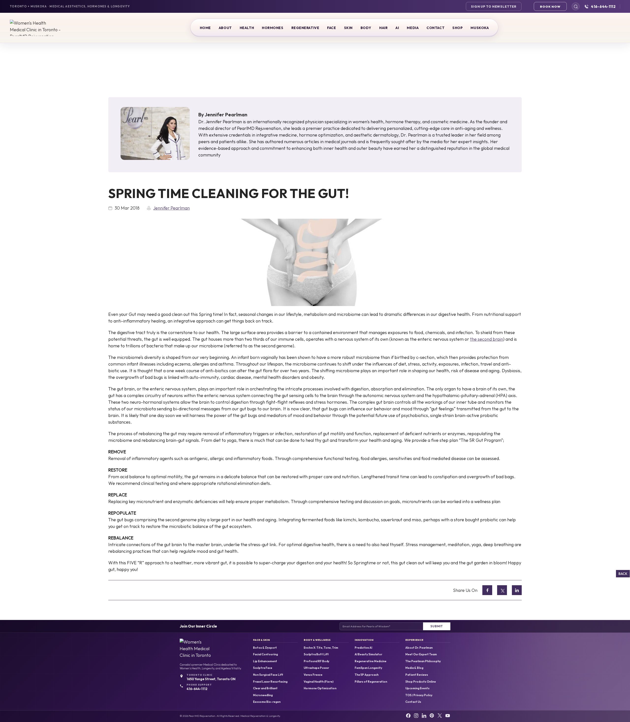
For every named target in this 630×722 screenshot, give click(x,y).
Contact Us (413, 702)
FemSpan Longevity (368, 668)
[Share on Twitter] (502, 590)
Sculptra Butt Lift (316, 654)
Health (247, 28)
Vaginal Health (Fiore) (318, 681)
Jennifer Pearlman (226, 114)
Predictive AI (363, 647)
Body (366, 28)
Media (413, 28)
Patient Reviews (416, 674)
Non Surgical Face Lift (268, 674)
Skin (348, 28)
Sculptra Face (262, 668)
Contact (435, 28)
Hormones (272, 28)
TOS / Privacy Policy (418, 695)
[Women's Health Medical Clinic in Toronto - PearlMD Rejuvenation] (36, 28)
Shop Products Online (420, 681)
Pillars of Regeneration (371, 681)
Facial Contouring (265, 654)
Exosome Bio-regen (267, 702)
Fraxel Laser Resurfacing (270, 681)
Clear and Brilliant (265, 688)
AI (397, 28)
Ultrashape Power (316, 668)
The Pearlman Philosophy (423, 661)
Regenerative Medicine (370, 661)
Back (622, 573)
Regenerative (305, 28)
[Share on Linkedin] (517, 590)
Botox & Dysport (265, 647)
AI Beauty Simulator (368, 654)
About (225, 28)
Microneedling (263, 695)
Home (205, 28)
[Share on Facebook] (487, 590)
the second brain (486, 339)
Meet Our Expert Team (421, 654)
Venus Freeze (313, 674)
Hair (383, 28)
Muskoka (480, 28)
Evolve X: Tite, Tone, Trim (321, 647)
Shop (457, 28)
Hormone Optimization (320, 688)
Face (331, 28)
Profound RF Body (316, 661)
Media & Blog (414, 668)
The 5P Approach (366, 674)
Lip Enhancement (265, 661)
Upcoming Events (417, 688)
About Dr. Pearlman (419, 647)
